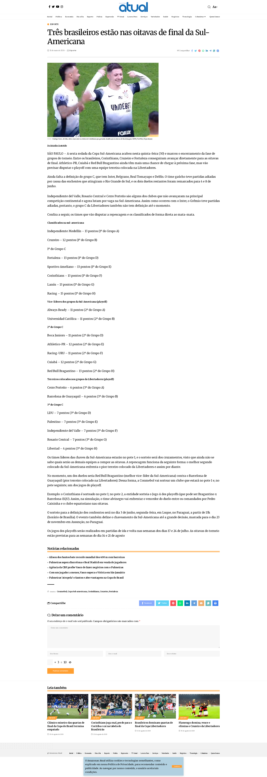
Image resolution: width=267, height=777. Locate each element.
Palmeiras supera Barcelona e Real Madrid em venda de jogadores (87, 562)
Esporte (54, 24)
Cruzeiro (104, 591)
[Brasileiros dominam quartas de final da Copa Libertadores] (155, 706)
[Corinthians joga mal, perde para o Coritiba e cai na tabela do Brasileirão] (111, 706)
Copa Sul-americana (77, 591)
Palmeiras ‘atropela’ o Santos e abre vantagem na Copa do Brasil (86, 577)
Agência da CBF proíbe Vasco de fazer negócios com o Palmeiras (86, 567)
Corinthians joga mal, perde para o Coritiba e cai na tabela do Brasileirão (111, 726)
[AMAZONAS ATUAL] (133, 7)
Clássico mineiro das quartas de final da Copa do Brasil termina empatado (65, 726)
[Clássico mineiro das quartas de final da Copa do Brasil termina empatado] (67, 706)
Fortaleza (113, 591)
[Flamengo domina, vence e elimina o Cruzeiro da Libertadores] (199, 706)
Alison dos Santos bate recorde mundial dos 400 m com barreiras (87, 557)
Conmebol (62, 591)
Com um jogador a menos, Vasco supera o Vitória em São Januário (87, 572)
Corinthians (93, 591)
